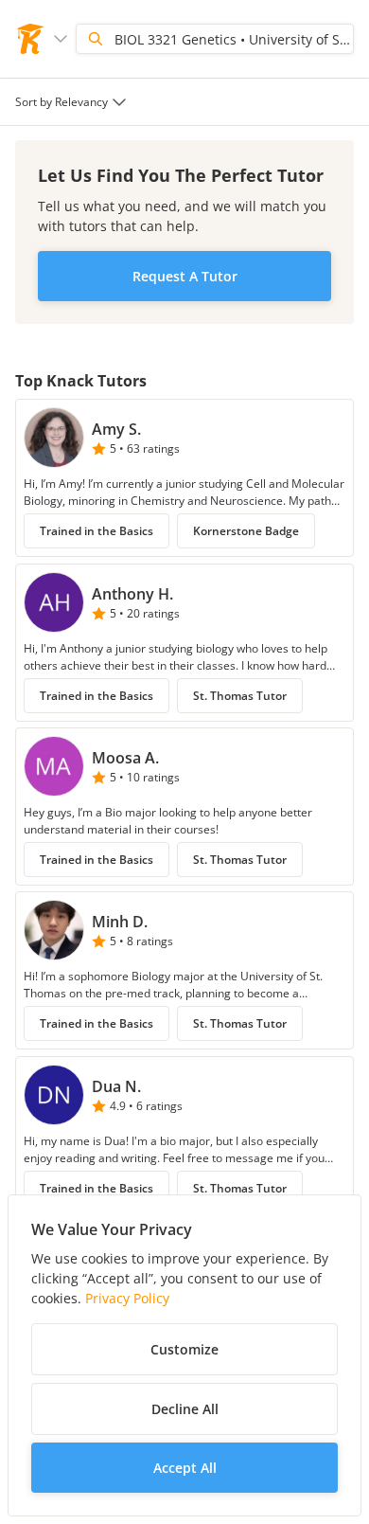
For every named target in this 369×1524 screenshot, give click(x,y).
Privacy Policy (127, 1298)
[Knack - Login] (30, 39)
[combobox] (73, 102)
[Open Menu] (60, 39)
